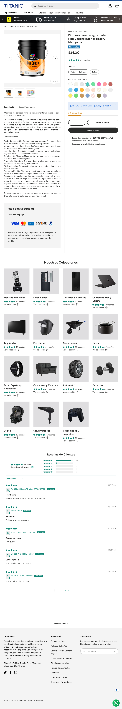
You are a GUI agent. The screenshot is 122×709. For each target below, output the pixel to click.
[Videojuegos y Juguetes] (76, 414)
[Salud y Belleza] (46, 414)
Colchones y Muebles (45, 385)
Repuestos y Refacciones (61, 13)
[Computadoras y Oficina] (105, 281)
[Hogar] (105, 326)
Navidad (79, 13)
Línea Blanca (40, 297)
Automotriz (69, 385)
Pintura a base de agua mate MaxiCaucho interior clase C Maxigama (24, 26)
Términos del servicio (60, 663)
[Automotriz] (76, 369)
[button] (116, 5)
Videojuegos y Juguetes (71, 432)
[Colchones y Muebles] (46, 369)
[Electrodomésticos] (16, 281)
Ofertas (42, 13)
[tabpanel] (32, 154)
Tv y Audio (10, 343)
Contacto (55, 672)
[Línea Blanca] (46, 281)
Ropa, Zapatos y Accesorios (13, 387)
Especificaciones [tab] (27, 107)
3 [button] (61, 590)
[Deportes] (105, 369)
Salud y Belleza (41, 430)
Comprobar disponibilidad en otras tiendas (88, 144)
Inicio (5, 26)
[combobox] (65, 6)
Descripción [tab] (9, 107)
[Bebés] (16, 414)
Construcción (70, 343)
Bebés (7, 430)
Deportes (97, 385)
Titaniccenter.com (15, 700)
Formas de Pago (58, 641)
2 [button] (57, 590)
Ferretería (39, 343)
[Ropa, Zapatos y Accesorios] (16, 369)
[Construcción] (76, 326)
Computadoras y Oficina (101, 299)
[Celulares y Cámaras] (76, 281)
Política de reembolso (60, 668)
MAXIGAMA (72, 31)
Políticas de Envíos (59, 646)
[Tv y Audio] (16, 326)
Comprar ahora (93, 130)
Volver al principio (61, 623)
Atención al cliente (59, 677)
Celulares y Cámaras (74, 297)
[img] (11, 485)
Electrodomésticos (14, 297)
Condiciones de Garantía (61, 658)
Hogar (95, 343)
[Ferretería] (46, 326)
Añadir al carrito (102, 122)
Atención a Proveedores (61, 682)
